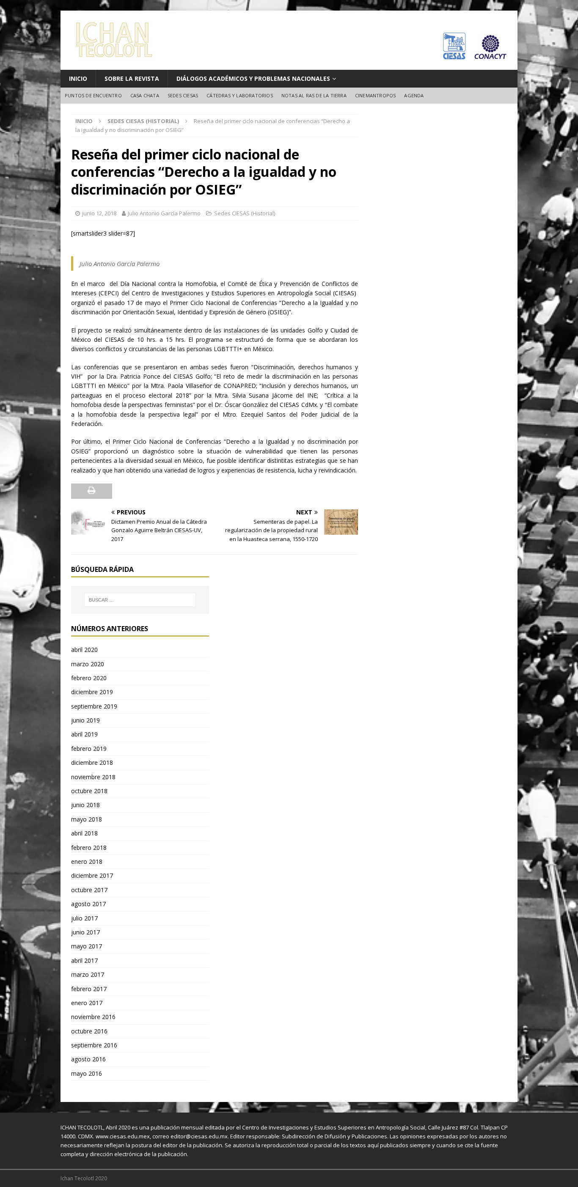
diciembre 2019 (92, 692)
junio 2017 (85, 932)
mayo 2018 (86, 819)
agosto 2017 (88, 904)
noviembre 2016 (93, 1017)
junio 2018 (85, 805)
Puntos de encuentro (93, 95)
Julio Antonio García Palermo (164, 213)
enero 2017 (86, 1003)
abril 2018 (84, 833)
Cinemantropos (375, 95)
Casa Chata (144, 95)
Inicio (78, 78)
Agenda (414, 95)
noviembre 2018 (93, 777)
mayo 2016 (86, 1073)
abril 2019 (84, 734)
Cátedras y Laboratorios (239, 95)
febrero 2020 (89, 678)
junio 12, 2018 (99, 213)
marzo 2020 (87, 664)
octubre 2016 (89, 1031)
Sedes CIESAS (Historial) (244, 213)
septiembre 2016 (94, 1045)
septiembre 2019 (94, 706)
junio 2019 (85, 720)
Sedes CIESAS (183, 95)
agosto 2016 (88, 1059)
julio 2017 (84, 918)
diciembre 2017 (92, 875)
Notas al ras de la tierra (314, 95)
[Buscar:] (140, 600)
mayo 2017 (86, 946)
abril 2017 (84, 960)
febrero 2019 (89, 749)
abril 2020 (84, 650)
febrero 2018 (89, 848)
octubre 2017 (89, 890)
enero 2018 (86, 861)
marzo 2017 (87, 974)
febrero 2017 (89, 989)
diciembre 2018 (92, 762)
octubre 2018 (89, 791)
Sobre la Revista (132, 78)
